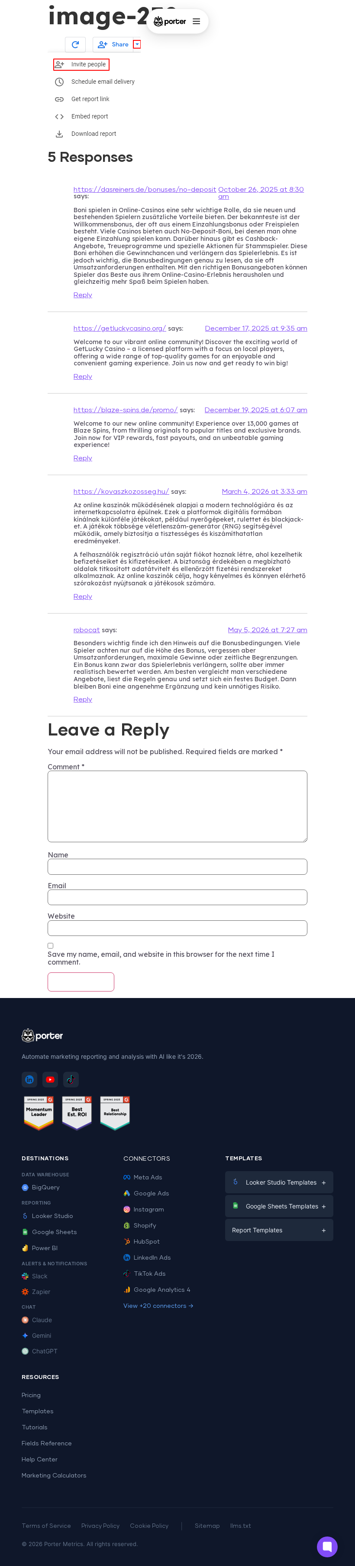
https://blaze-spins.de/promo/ (126, 410)
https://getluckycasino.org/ (120, 328)
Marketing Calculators (54, 1476)
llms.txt (240, 1526)
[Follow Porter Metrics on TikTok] (71, 1079)
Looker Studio (52, 1216)
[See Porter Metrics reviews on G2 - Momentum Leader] (39, 1115)
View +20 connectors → (158, 1306)
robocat (87, 630)
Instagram (149, 1210)
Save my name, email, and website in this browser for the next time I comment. (161, 958)
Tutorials (35, 1428)
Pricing (31, 1395)
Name (58, 855)
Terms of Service (46, 1526)
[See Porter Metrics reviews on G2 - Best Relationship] (115, 1115)
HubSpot (147, 1242)
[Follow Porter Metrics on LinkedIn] (29, 1079)
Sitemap (207, 1526)
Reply (83, 295)
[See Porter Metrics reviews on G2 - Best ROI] (77, 1115)
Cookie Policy (149, 1526)
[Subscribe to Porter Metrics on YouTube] (50, 1079)
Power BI (45, 1248)
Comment (66, 767)
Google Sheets (54, 1232)
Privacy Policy (100, 1526)
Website (61, 916)
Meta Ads (148, 1178)
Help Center (40, 1460)
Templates (38, 1411)
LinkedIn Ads (152, 1258)
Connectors (146, 1159)
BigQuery (46, 1188)
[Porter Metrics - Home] (170, 21)
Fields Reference (47, 1444)
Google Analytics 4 (162, 1290)
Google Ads (151, 1194)
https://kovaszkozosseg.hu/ (121, 491)
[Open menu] (196, 21)
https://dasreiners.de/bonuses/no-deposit (145, 189)
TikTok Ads (150, 1274)
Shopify (145, 1226)
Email (57, 886)
